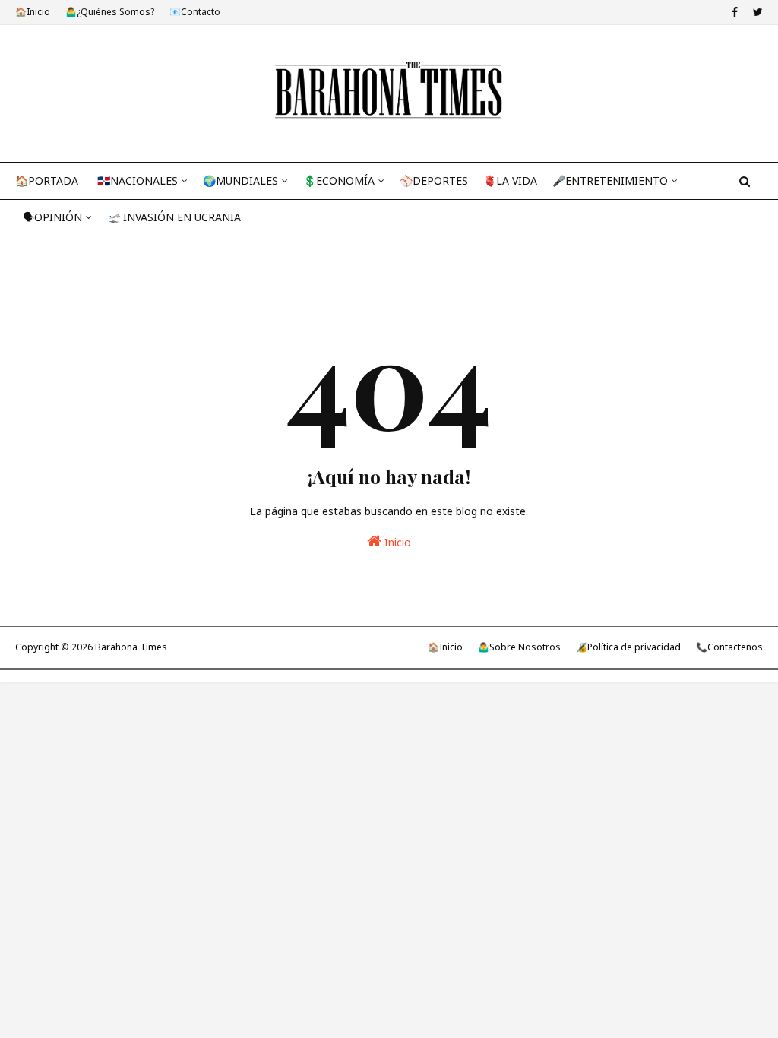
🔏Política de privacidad (628, 647)
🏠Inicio (32, 11)
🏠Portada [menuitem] (46, 180)
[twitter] (756, 12)
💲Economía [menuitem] (339, 180)
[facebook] (735, 12)
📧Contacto (194, 11)
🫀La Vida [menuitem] (510, 180)
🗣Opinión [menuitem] (52, 217)
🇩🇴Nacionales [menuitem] (137, 180)
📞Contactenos (729, 647)
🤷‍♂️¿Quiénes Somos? (109, 11)
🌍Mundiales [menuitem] (240, 180)
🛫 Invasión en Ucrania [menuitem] (174, 217)
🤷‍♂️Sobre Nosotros (519, 647)
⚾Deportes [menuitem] (434, 180)
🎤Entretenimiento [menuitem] (610, 180)
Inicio (396, 542)
